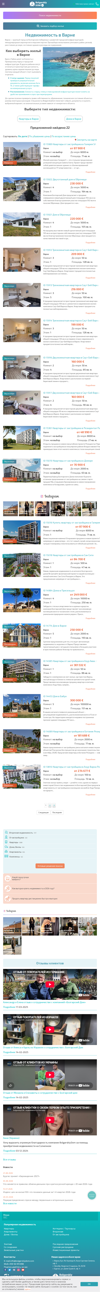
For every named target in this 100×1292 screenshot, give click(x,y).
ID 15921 (57, 214)
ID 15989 (69, 144)
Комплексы (16, 856)
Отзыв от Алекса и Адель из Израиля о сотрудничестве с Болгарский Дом (43, 1047)
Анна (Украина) (11, 1137)
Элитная (8, 1244)
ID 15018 (68, 555)
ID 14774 (55, 625)
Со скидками (10, 1247)
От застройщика (18, 837)
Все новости (10, 1203)
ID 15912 (71, 249)
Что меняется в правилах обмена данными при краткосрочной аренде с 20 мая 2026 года (47, 1184)
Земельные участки (14, 1250)
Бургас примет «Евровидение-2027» (21, 1176)
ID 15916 (71, 357)
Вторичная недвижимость (22, 833)
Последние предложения (65, 1244)
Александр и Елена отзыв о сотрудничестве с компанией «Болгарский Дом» (44, 1002)
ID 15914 (71, 320)
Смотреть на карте (87, 139)
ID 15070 (68, 460)
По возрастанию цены (64, 136)
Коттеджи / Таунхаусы (64, 1228)
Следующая (43, 812)
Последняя (57, 812)
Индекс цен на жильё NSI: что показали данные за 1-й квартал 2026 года (39, 1192)
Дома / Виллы (11, 1234)
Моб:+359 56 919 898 (14, 1264)
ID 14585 (70, 661)
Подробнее (90, 172)
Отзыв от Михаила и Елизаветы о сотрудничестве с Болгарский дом (40, 1092)
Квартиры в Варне (29, 118)
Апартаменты (17, 852)
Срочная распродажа (63, 1247)
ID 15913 (71, 285)
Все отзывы (9, 1159)
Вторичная (58, 1231)
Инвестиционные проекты (66, 1250)
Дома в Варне (73, 118)
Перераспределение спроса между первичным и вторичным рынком (38, 1200)
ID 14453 (55, 696)
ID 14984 (59, 590)
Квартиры (15, 842)
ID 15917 (71, 392)
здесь (27, 1289)
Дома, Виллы (16, 847)
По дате (22, 136)
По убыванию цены (39, 136)
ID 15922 (65, 179)
